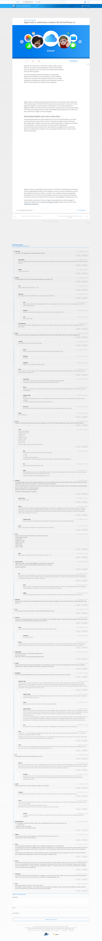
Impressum (57, 930)
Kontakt (88, 2)
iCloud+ (67, 123)
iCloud (49, 221)
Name (13, 907)
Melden (78, 255)
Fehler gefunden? (82, 210)
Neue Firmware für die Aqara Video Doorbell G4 (32, 216)
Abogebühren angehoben (31, 204)
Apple (45, 221)
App (85, 2)
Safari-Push (71, 930)
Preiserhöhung (55, 221)
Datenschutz (64, 930)
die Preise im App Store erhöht (49, 202)
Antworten (85, 255)
